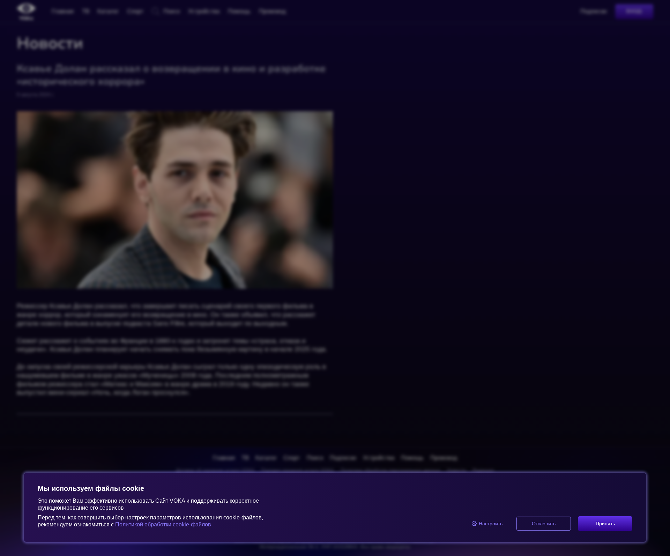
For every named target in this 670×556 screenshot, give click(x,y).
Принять (605, 523)
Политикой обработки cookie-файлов (163, 524)
